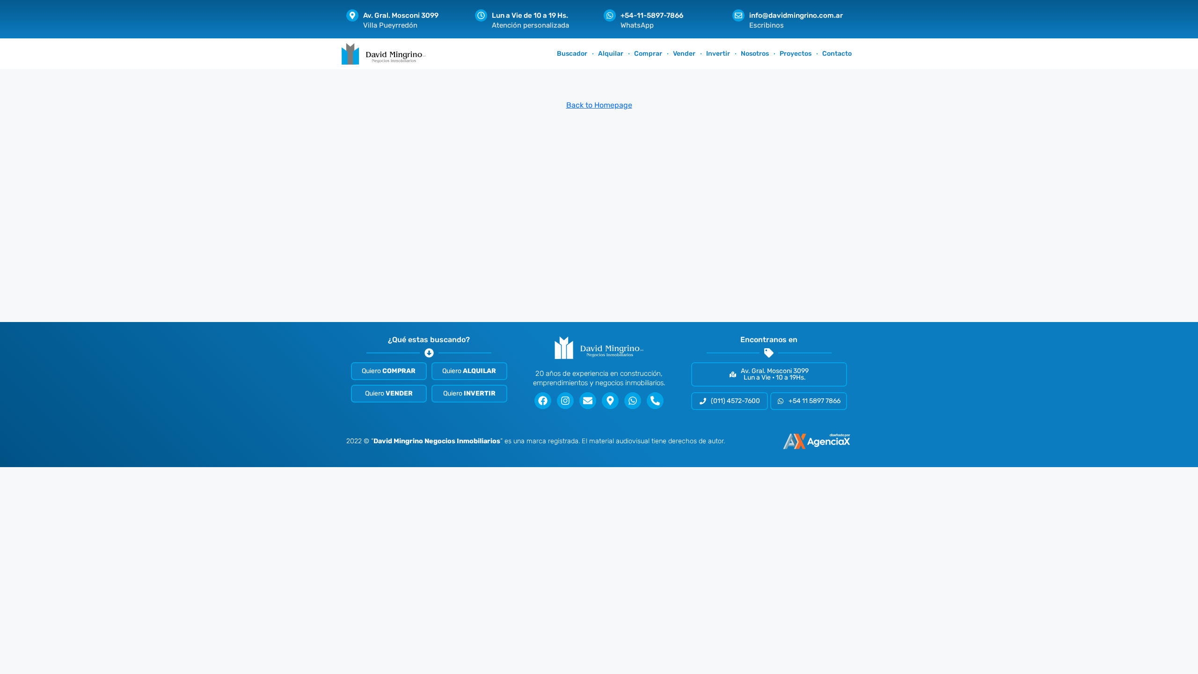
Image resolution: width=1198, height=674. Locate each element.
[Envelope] (587, 400)
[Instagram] (565, 400)
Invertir (718, 54)
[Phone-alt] (655, 400)
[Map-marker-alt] (610, 400)
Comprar (648, 54)
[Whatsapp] (632, 400)
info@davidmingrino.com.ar (796, 15)
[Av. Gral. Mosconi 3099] (352, 15)
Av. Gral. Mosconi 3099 (400, 15)
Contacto (837, 54)
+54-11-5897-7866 (652, 15)
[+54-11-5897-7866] (610, 15)
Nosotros (755, 54)
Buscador (572, 54)
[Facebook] (542, 400)
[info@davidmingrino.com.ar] (738, 15)
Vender (684, 54)
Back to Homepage (599, 105)
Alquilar (610, 54)
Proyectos (795, 54)
